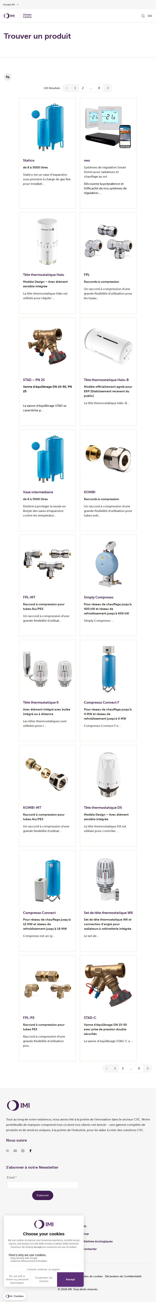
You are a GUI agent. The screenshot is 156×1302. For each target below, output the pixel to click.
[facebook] (30, 1150)
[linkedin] (7, 1150)
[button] (66, 88)
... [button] (91, 88)
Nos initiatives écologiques (93, 1241)
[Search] (143, 16)
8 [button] (99, 88)
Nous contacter (85, 1249)
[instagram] (22, 1150)
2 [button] (83, 88)
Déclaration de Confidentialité (123, 1276)
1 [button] (75, 88)
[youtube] (15, 1150)
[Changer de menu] (150, 16)
